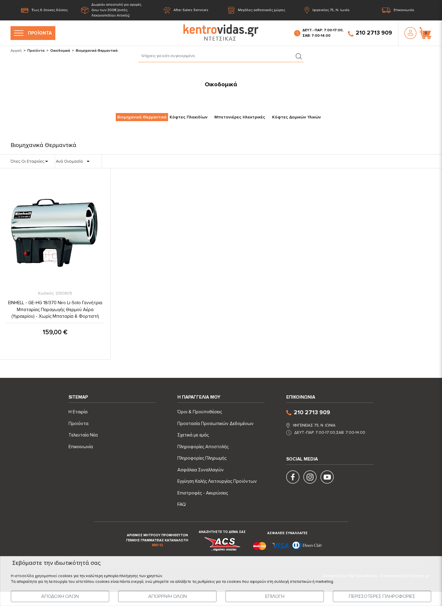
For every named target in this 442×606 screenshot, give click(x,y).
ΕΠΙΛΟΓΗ (274, 596)
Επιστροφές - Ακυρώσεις (202, 493)
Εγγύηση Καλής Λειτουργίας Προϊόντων (217, 481)
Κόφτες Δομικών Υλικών (296, 117)
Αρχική (16, 50)
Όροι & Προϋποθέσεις (199, 412)
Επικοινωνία (404, 10)
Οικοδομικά (60, 50)
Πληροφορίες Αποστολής (203, 446)
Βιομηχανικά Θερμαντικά (142, 117)
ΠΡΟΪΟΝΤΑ (40, 33)
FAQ (181, 504)
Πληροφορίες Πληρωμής (201, 458)
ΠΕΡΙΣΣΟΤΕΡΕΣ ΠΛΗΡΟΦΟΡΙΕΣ (382, 596)
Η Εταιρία (78, 412)
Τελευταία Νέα (83, 435)
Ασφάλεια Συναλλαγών (200, 470)
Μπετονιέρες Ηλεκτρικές (239, 117)
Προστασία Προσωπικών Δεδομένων (215, 423)
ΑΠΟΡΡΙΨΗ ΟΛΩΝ (167, 596)
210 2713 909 (374, 32)
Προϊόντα (36, 50)
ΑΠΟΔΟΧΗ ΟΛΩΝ (60, 596)
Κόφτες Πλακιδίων (188, 117)
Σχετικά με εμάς (193, 435)
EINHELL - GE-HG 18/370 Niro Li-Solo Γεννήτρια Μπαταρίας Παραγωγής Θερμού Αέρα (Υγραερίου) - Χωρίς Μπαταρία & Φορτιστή (55, 309)
